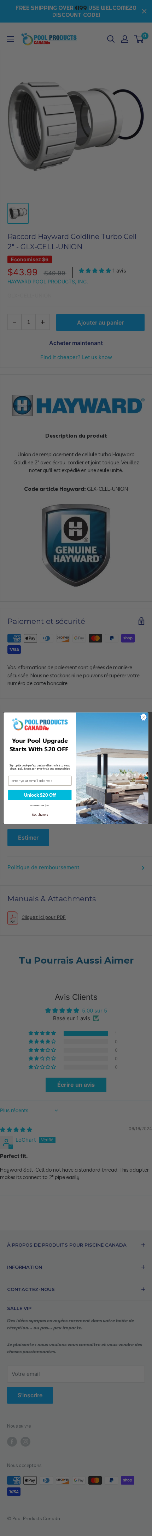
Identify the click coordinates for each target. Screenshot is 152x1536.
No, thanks (40, 815)
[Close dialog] (143, 717)
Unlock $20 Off (40, 795)
